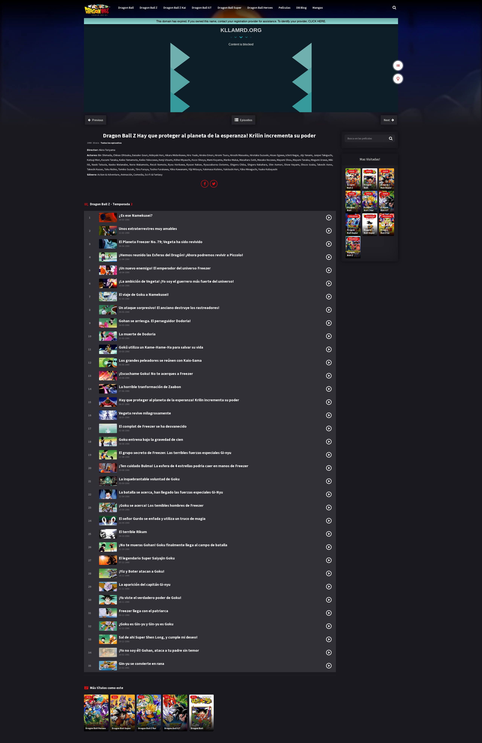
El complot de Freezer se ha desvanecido (153, 426)
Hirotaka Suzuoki (259, 155)
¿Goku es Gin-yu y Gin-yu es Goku (146, 624)
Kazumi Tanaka (109, 160)
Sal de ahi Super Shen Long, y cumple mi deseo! (158, 637)
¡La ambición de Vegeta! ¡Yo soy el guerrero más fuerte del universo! (176, 281)
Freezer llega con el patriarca (143, 611)
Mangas (318, 7)
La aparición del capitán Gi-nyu (144, 584)
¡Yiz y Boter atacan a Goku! (141, 571)
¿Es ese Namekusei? (136, 215)
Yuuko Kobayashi (267, 169)
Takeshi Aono (324, 164)
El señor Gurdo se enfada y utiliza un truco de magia (162, 518)
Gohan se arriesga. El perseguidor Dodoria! (155, 321)
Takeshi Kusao (95, 169)
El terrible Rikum (133, 531)
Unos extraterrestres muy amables (148, 228)
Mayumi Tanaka (301, 160)
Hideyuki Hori (156, 155)
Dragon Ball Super (229, 7)
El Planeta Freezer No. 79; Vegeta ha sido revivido (160, 241)
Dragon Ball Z (148, 7)
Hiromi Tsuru (222, 155)
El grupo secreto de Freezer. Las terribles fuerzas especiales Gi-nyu (175, 452)
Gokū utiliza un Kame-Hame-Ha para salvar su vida (161, 347)
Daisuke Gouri (139, 155)
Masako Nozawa (266, 160)
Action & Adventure (108, 174)
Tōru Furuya (142, 169)
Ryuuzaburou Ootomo (216, 164)
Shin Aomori (276, 164)
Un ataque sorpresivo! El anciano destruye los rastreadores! (169, 307)
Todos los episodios (111, 142)
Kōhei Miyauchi (182, 160)
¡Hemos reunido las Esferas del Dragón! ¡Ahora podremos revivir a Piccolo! (181, 255)
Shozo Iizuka (308, 164)
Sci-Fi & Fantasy (153, 174)
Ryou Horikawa (176, 164)
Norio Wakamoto (139, 164)
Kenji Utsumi (165, 160)
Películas (284, 7)
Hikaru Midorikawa (175, 155)
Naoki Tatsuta (99, 164)
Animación (126, 174)
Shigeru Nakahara (257, 164)
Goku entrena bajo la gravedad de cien (151, 439)
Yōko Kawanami (178, 169)
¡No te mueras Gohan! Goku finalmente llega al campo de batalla (173, 545)
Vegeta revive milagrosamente (145, 413)
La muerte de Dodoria (137, 334)
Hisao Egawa (277, 155)
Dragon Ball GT (202, 7)
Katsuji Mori (93, 160)
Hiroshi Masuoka (239, 155)
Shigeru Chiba (238, 164)
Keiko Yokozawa (148, 160)
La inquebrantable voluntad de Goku (149, 479)
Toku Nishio (110, 169)
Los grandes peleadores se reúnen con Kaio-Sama (160, 360)
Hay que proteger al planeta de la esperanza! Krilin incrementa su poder (179, 400)
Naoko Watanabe (118, 164)
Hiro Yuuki (192, 155)
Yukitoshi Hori (231, 169)
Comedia (138, 174)
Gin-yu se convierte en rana (141, 663)
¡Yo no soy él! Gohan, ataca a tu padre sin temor (159, 650)
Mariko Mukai (231, 160)
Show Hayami (291, 164)
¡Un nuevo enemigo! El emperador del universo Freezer (165, 268)
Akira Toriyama (107, 150)
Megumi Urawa (319, 160)
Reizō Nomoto (158, 164)
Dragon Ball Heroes (260, 7)
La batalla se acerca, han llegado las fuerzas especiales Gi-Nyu (171, 492)
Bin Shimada (105, 155)
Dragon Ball (126, 7)
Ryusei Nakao (194, 164)
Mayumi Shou (284, 160)
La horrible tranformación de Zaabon (150, 386)
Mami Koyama (214, 160)
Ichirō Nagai (292, 155)
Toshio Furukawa (159, 169)
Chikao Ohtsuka (122, 155)
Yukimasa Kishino (212, 169)
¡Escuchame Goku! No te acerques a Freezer (156, 373)
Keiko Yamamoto (128, 160)
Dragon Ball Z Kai (174, 7)
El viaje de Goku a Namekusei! (144, 294)
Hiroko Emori (206, 155)
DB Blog (301, 7)
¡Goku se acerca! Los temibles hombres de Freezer (161, 505)
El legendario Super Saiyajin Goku (147, 558)
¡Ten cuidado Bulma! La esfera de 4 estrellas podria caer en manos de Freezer (183, 466)
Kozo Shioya (199, 160)
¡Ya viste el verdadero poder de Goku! (150, 597)
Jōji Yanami (306, 155)
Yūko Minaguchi (248, 169)
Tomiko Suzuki (126, 169)
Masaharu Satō (247, 160)
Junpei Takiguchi (323, 155)
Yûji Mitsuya (194, 169)
